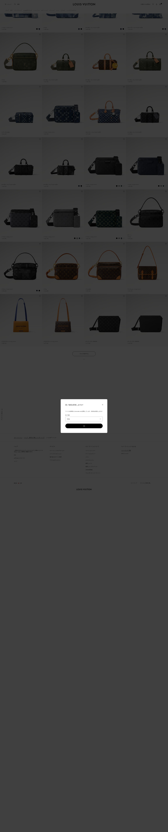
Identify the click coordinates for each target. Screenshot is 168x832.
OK (84, 426)
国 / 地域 (67, 415)
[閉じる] (102, 404)
